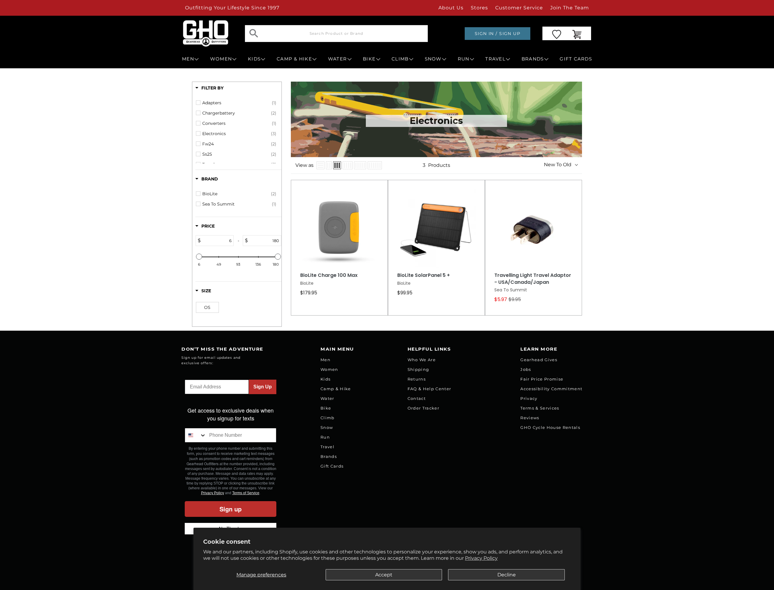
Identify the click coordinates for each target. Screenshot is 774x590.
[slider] (199, 257)
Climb (327, 417)
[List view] (320, 165)
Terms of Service (245, 493)
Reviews (529, 417)
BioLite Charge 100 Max (329, 275)
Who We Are (422, 359)
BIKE (369, 59)
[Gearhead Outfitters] (205, 33)
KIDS (254, 59)
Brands (328, 456)
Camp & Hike (335, 388)
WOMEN (221, 59)
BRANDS (533, 59)
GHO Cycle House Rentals (550, 427)
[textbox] (217, 240)
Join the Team (569, 8)
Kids (325, 379)
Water (327, 398)
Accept (383, 575)
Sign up (231, 508)
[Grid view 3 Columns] (337, 165)
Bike (325, 408)
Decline (506, 575)
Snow (326, 427)
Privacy (528, 398)
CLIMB (400, 59)
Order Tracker (423, 408)
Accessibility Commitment (551, 388)
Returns (417, 379)
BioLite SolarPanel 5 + (423, 275)
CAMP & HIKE (294, 59)
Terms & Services (539, 408)
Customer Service (519, 8)
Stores (479, 8)
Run (325, 437)
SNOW (433, 59)
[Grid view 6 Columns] (375, 165)
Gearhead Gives (538, 359)
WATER (337, 59)
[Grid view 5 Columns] (360, 165)
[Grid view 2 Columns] (329, 165)
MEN (188, 59)
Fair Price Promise (541, 379)
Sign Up (262, 386)
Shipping (418, 369)
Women (329, 369)
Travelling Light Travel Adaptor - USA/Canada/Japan (532, 279)
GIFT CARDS (576, 59)
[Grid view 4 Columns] (348, 165)
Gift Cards (331, 466)
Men (325, 359)
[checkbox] (239, 102)
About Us (450, 8)
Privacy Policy (481, 558)
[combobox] (195, 435)
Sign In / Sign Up (497, 33)
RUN (464, 59)
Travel (327, 446)
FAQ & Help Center (429, 388)
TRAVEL (495, 59)
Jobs (525, 369)
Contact (417, 398)
